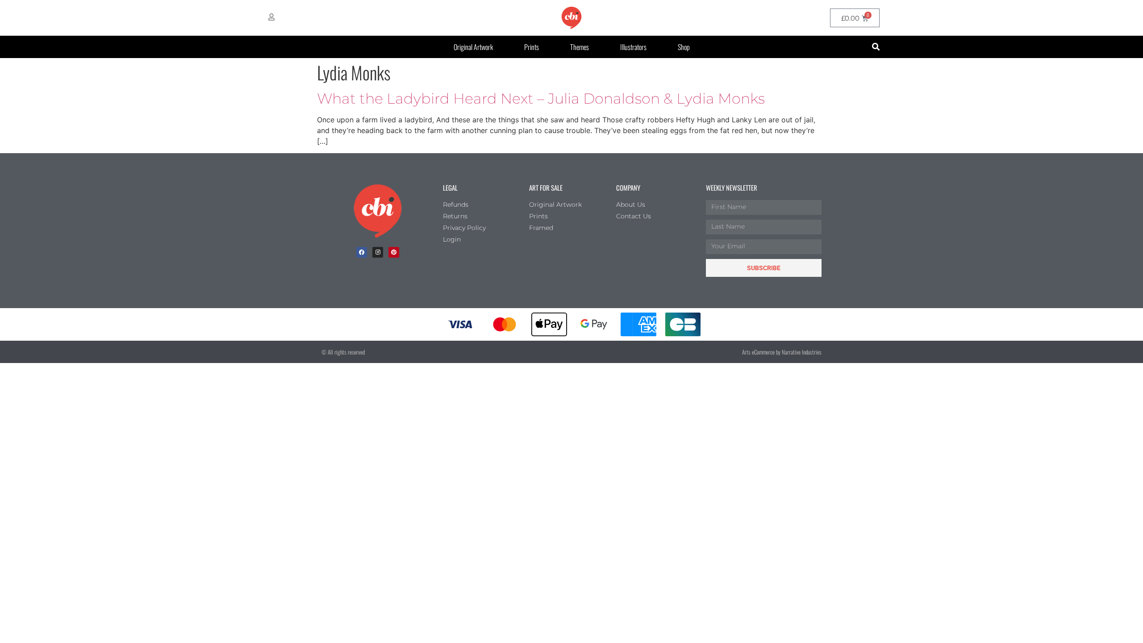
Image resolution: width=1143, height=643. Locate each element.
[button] (876, 47)
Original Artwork (473, 47)
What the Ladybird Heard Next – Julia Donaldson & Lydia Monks (541, 98)
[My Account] (271, 17)
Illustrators (633, 47)
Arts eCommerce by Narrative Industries (782, 351)
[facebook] (361, 252)
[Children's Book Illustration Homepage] (378, 211)
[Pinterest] (393, 252)
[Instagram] (377, 252)
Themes (579, 47)
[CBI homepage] (571, 18)
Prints (531, 47)
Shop (684, 47)
